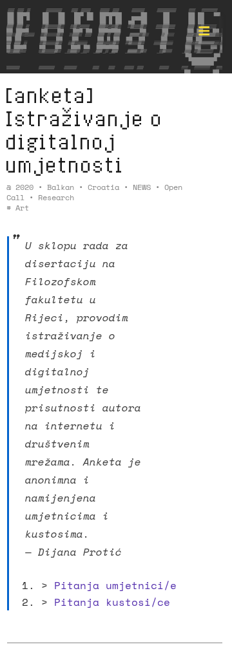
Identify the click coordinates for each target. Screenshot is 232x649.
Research (56, 197)
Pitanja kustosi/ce (112, 602)
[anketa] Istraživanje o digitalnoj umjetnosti (83, 129)
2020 (24, 187)
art (22, 207)
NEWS (142, 187)
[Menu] (203, 28)
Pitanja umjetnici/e (115, 585)
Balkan (60, 187)
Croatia (103, 187)
